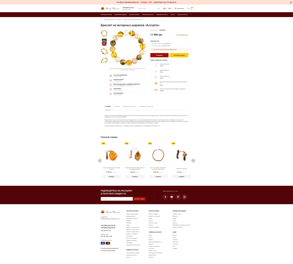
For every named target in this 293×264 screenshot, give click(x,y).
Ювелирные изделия (121, 14)
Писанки (151, 257)
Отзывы (117, 106)
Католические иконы (132, 218)
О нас (174, 237)
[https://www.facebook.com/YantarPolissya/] (165, 197)
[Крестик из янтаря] (181, 155)
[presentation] (100, 161)
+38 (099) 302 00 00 (108, 228)
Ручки (150, 235)
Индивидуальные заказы (133, 245)
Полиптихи (129, 236)
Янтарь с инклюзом (154, 246)
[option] (104, 33)
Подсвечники (152, 255)
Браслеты (119, 19)
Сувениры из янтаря (148, 14)
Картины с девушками (132, 231)
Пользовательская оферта (108, 250)
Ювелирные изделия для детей (181, 225)
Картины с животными (132, 227)
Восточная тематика (131, 238)
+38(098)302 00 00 (128, 8)
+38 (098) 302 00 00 (108, 225)
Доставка (175, 242)
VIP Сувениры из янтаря (132, 253)
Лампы (128, 257)
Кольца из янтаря (177, 227)
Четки (174, 220)
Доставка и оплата (129, 106)
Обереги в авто (153, 250)
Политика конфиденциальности (110, 248)
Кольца (151, 225)
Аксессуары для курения (155, 253)
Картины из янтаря (106, 14)
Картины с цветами (131, 234)
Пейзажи (128, 223)
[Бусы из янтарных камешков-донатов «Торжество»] (158, 155)
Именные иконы (130, 216)
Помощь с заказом (146, 106)
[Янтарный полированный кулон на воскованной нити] (134, 155)
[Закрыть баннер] (291, 2)
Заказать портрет (183, 14)
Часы (150, 237)
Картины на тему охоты (132, 229)
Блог (174, 246)
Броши (150, 218)
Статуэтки (151, 248)
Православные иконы (132, 214)
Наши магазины (180, 8)
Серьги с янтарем (153, 214)
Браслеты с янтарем (154, 216)
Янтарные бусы (177, 214)
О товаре (108, 106)
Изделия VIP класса (162, 14)
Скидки (172, 14)
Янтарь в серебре (134, 14)
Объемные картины (131, 240)
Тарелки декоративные (155, 242)
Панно (128, 225)
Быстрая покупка (179, 55)
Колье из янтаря (153, 223)
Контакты (175, 244)
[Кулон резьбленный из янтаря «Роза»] (111, 155)
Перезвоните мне (126, 9)
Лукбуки (175, 248)
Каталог (175, 235)
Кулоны (151, 220)
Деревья (151, 239)
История (175, 239)
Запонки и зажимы (154, 227)
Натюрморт (129, 242)
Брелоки (151, 244)
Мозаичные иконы (131, 255)
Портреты (129, 220)
